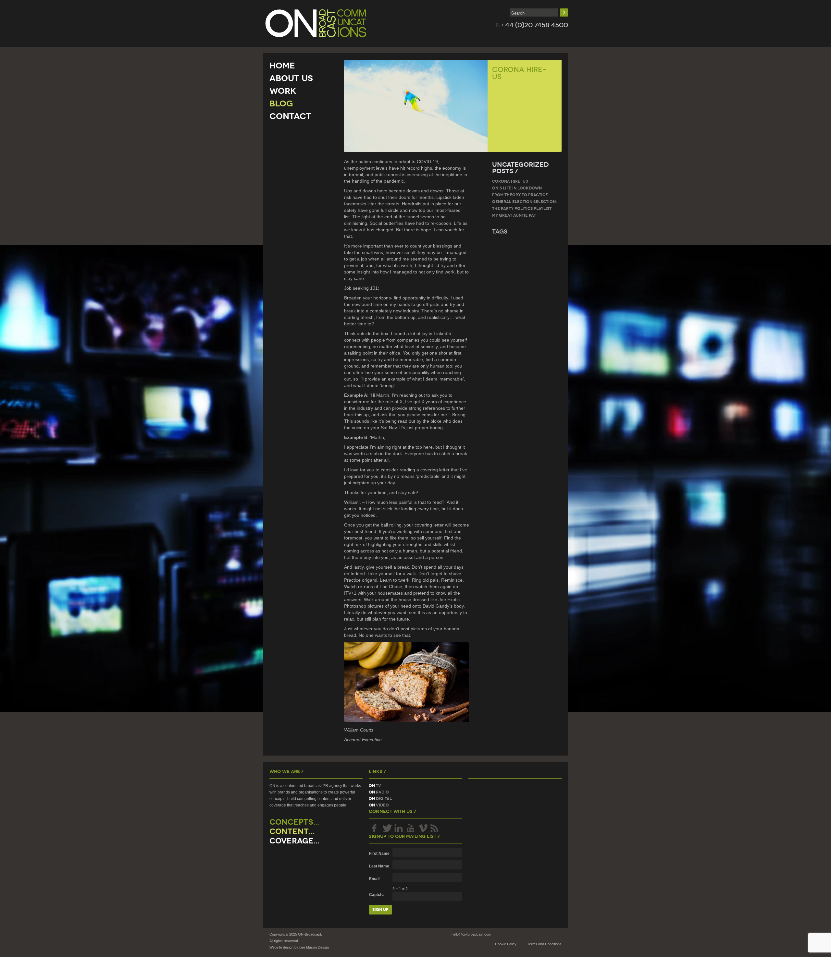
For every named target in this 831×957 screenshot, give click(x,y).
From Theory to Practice (520, 194)
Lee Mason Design (314, 947)
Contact (290, 116)
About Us (291, 78)
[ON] (315, 23)
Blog (281, 103)
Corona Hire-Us (510, 181)
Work (282, 91)
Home (282, 65)
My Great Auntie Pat (514, 215)
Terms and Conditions (544, 944)
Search (564, 12)
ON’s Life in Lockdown (517, 188)
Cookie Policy (505, 944)
